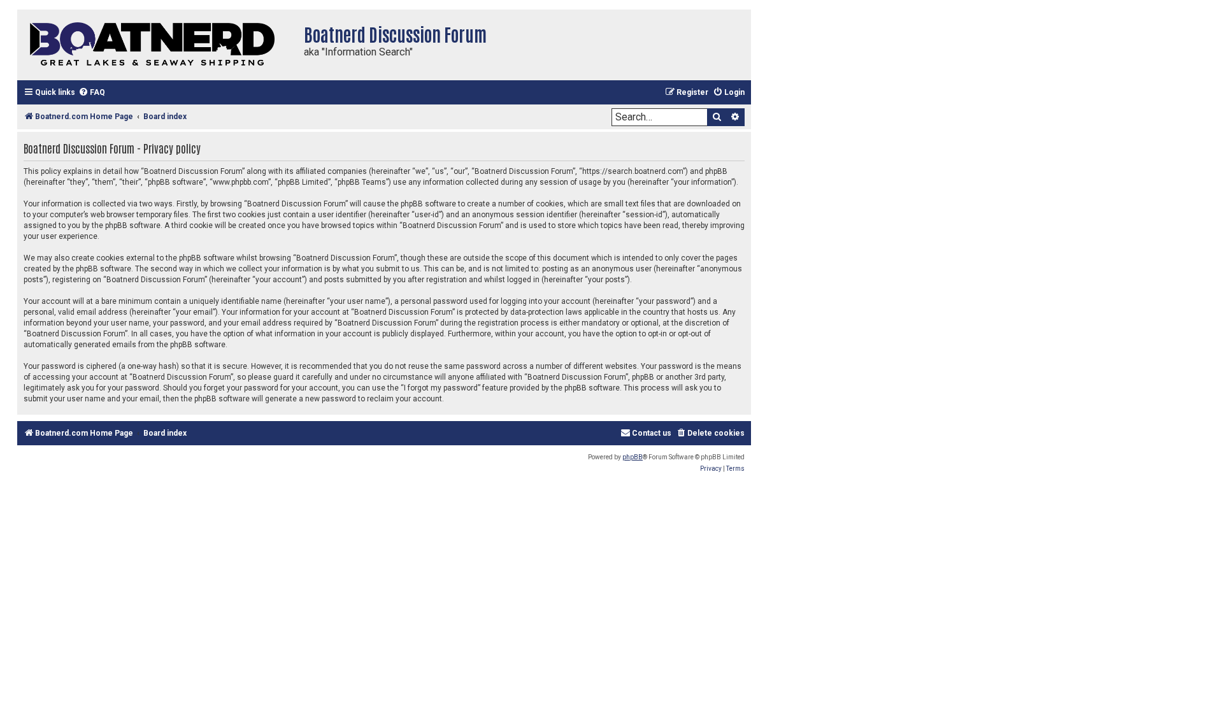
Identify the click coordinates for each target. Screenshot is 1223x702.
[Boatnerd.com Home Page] (157, 45)
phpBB (632, 457)
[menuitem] (91, 92)
